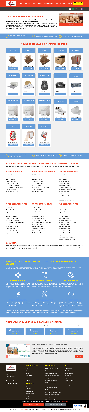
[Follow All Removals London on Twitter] (8, 383)
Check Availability (69, 368)
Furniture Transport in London (52, 389)
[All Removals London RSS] (16, 383)
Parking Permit (29, 396)
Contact (69, 3)
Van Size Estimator (69, 373)
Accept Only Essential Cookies (55, 404)
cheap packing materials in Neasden (45, 312)
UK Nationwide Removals (50, 382)
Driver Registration (69, 385)
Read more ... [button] (79, 356)
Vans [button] (34, 3)
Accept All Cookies (33, 404)
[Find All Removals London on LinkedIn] (13, 383)
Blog (26, 386)
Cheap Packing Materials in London (17, 13)
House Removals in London (51, 370)
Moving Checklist (29, 391)
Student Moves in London (51, 387)
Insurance (28, 380)
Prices (40, 3)
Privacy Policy (64, 401)
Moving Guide (29, 388)
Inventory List (68, 375)
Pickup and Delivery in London (52, 394)
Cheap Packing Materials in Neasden (32, 13)
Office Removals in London (51, 373)
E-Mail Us (9, 379)
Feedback (62, 3)
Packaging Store (48, 3)
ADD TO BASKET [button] (13, 68)
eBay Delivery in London (50, 399)
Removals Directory (30, 393)
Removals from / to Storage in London (53, 392)
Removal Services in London (51, 368)
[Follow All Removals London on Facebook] (6, 383)
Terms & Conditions (30, 377)
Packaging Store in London (51, 380)
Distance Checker (69, 382)
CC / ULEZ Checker (69, 380)
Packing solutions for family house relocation (49, 344)
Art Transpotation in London (51, 396)
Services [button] (27, 3)
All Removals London (22, 409)
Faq (57, 3)
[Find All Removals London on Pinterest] (11, 383)
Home (21, 3)
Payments (67, 377)
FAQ (26, 370)
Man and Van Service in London (52, 375)
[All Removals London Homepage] (11, 3)
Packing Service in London (51, 377)
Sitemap (27, 398)
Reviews (27, 373)
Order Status (68, 370)
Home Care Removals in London (52, 385)
